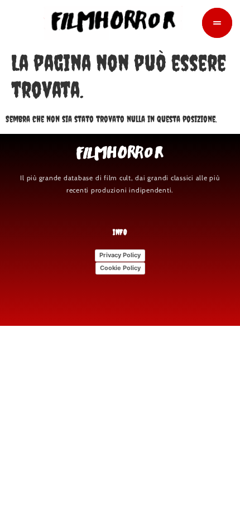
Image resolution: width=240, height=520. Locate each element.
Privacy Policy (120, 255)
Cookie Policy (120, 268)
